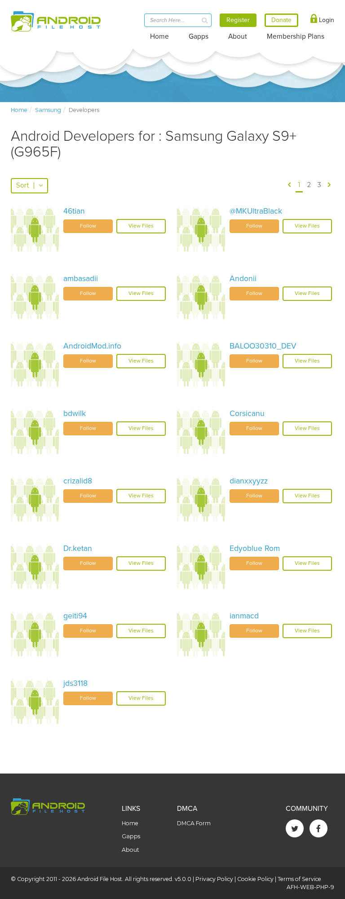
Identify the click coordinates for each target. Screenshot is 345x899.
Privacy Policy (214, 879)
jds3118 (75, 683)
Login (325, 20)
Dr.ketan (77, 548)
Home (159, 36)
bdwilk (74, 413)
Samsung (48, 110)
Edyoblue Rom (255, 548)
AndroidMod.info (92, 346)
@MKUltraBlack (256, 211)
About (237, 36)
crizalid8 (77, 481)
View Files (141, 226)
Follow (88, 226)
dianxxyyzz (249, 481)
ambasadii (80, 278)
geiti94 (75, 616)
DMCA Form (194, 823)
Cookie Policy (255, 879)
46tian (74, 211)
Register (238, 20)
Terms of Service (299, 879)
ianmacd (244, 616)
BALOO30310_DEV (263, 346)
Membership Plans (295, 36)
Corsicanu (247, 413)
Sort (25, 185)
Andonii (243, 278)
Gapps (198, 36)
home (19, 110)
